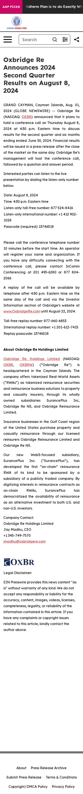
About (21, 768)
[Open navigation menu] (7, 39)
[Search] (55, 39)
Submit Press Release (24, 777)
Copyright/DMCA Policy (28, 786)
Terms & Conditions (61, 777)
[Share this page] (77, 39)
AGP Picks (11, 7)
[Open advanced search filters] (65, 39)
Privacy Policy (63, 786)
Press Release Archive (49, 768)
